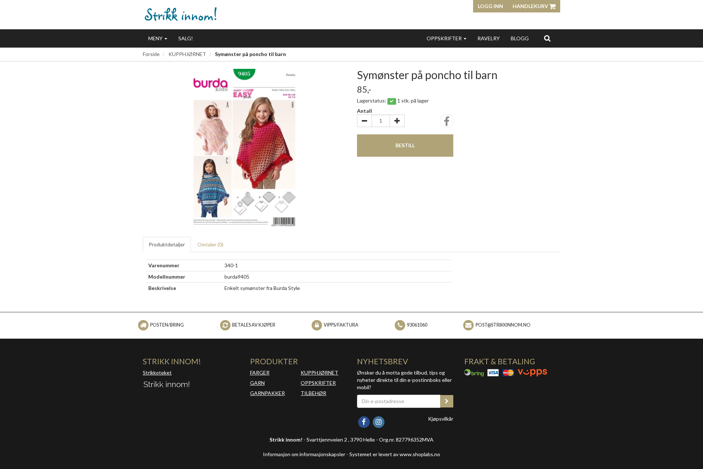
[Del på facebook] (446, 123)
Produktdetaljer (167, 244)
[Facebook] (364, 421)
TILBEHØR (313, 393)
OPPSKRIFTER (445, 38)
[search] (547, 38)
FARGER (259, 372)
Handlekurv (531, 6)
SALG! (185, 38)
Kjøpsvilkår (440, 419)
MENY (156, 38)
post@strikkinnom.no (503, 325)
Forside (151, 54)
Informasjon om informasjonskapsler (304, 454)
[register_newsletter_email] (446, 401)
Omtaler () (210, 244)
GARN (257, 383)
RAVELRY (488, 38)
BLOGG (520, 38)
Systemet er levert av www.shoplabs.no (394, 454)
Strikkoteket (157, 372)
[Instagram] (378, 421)
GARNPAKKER (267, 393)
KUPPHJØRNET (187, 54)
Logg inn (490, 6)
